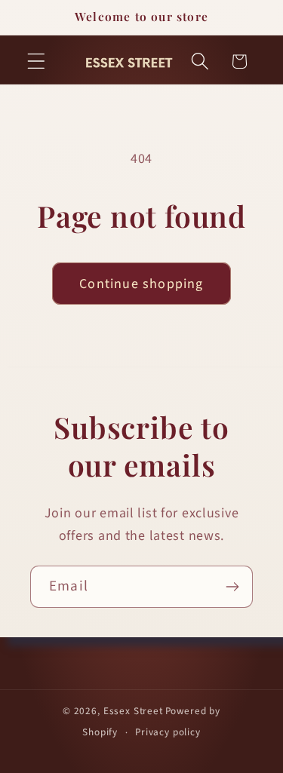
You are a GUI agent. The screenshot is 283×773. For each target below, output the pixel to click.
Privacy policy (168, 732)
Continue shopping (141, 284)
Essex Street (133, 711)
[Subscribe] (232, 587)
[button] (37, 61)
